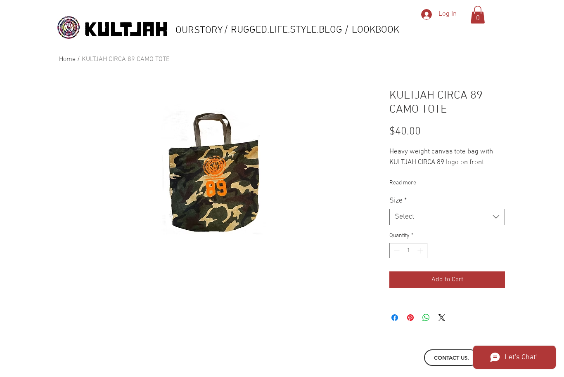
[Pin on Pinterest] (410, 318)
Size (398, 200)
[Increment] (421, 250)
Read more (402, 182)
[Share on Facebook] (395, 318)
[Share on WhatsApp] (426, 318)
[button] (477, 15)
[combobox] (447, 217)
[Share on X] (442, 318)
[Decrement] (396, 250)
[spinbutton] (408, 250)
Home (67, 59)
